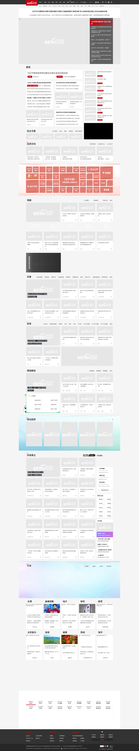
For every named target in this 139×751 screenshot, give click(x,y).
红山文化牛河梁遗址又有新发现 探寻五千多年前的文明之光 (34, 616)
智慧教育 (111, 737)
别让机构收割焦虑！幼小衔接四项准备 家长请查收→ (104, 621)
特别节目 (109, 566)
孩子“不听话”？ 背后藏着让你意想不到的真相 (69, 490)
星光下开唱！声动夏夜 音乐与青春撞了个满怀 (34, 490)
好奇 (85, 390)
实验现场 (82, 536)
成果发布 (111, 734)
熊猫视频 (91, 370)
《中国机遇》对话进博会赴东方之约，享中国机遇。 (51, 157)
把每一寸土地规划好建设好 (45, 85)
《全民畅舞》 (102, 468)
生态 (50, 6)
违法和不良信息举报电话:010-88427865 (74, 746)
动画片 (94, 566)
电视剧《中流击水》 (102, 544)
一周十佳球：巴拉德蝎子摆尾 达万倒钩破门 (51, 358)
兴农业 (109, 511)
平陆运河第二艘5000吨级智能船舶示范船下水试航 (38, 106)
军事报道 (46, 277)
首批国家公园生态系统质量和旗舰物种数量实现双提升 (39, 91)
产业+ (96, 6)
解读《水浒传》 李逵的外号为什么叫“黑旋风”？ (87, 510)
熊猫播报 (98, 370)
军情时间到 (105, 277)
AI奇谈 (52, 225)
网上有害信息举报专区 (78, 735)
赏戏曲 (109, 516)
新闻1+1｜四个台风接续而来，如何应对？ (100, 39)
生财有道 (29, 557)
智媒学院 (102, 734)
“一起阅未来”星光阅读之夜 (86, 646)
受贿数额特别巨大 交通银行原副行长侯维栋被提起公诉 (87, 243)
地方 (40, 6)
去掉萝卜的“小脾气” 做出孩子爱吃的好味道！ (86, 551)
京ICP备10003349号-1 (55, 748)
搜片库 (103, 183)
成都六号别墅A (54, 400)
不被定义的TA (89, 225)
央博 (59, 6)
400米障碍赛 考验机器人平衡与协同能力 (61, 102)
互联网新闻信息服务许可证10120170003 (34, 746)
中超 (65, 324)
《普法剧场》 (102, 482)
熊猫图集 (105, 370)
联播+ (29, 76)
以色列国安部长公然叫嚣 (103, 242)
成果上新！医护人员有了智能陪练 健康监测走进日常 (39, 100)
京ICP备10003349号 (47, 748)
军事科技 (68, 277)
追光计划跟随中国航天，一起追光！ (104, 157)
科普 (71, 6)
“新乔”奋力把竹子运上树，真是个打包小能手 (69, 385)
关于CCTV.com (29, 738)
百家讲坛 (82, 516)
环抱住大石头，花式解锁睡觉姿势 (69, 405)
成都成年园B (37, 409)
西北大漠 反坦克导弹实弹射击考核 (87, 291)
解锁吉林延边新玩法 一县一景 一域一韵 (51, 652)
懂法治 (101, 516)
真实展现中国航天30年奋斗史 (104, 535)
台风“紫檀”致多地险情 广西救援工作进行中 (69, 291)
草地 (99, 390)
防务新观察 (39, 277)
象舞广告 (38, 738)
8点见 (60, 131)
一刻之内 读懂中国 (37, 226)
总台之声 (28, 735)
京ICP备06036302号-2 (38, 748)
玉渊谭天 (71, 131)
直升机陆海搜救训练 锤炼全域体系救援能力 (69, 312)
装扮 (81, 390)
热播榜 (108, 173)
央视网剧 (95, 200)
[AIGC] (97, 2)
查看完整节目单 (104, 490)
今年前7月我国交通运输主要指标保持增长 (39, 82)
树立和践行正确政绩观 (33, 85)
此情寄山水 (36, 76)
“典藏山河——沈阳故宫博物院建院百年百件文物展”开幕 (34, 621)
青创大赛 (105, 200)
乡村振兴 (45, 6)
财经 (57, 2)
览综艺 (101, 503)
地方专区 (33, 186)
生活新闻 (72, 107)
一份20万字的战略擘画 (69, 76)
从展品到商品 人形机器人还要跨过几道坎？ (34, 531)
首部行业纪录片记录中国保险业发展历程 (85, 157)
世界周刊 (82, 495)
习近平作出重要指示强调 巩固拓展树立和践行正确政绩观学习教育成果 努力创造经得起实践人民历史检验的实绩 (69, 11)
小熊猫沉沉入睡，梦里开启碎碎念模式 (104, 405)
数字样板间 (93, 144)
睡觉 (99, 411)
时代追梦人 (82, 475)
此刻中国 (35, 225)
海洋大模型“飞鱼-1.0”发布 (103, 652)
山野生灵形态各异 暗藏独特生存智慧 (51, 551)
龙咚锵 (105, 225)
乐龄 (78, 6)
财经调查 (47, 495)
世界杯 (60, 324)
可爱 (84, 411)
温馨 (102, 411)
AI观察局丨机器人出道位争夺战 (104, 214)
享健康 (109, 503)
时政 (40, 2)
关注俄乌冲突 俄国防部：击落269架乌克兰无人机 (51, 312)
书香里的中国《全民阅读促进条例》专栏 (86, 652)
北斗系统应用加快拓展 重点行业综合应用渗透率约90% (39, 94)
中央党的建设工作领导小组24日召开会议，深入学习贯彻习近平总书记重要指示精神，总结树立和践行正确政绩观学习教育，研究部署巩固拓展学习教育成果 (69, 15)
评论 (49, 2)
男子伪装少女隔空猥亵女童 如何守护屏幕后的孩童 (67, 85)
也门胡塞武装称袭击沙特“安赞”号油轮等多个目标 (67, 124)
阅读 (82, 6)
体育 (60, 2)
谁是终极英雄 (96, 277)
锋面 (65, 131)
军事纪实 (53, 277)
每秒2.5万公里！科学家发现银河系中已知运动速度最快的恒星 (51, 244)
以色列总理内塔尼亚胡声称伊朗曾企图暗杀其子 (66, 121)
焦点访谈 (100, 83)
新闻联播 (100, 76)
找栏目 (96, 183)
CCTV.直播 (83, 2)
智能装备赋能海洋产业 (103, 646)
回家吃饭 (82, 557)
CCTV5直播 (86, 324)
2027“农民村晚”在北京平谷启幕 (33, 646)
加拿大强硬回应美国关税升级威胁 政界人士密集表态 (68, 118)
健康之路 (47, 536)
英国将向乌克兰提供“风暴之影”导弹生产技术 (32, 120)
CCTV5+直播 (95, 324)
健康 (74, 6)
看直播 (106, 190)
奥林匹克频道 (53, 324)
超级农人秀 (47, 557)
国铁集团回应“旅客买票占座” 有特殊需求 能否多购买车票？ (69, 243)
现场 (63, 220)
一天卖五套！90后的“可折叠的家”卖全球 (34, 551)
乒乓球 (79, 324)
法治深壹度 (47, 516)
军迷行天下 (88, 277)
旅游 (67, 6)
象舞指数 (49, 601)
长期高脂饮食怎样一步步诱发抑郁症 (69, 646)
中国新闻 (100, 98)
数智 (89, 6)
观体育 (109, 499)
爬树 (63, 390)
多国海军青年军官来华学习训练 (104, 312)
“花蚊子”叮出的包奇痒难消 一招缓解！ (33, 243)
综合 (28, 364)
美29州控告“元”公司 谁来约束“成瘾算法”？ (86, 490)
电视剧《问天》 (101, 533)
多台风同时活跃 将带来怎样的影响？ (66, 82)
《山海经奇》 (100, 555)
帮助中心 (61, 740)
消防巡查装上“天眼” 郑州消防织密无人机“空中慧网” (69, 621)
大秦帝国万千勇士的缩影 (103, 551)
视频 (53, 2)
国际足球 (47, 364)
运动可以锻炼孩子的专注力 (68, 652)
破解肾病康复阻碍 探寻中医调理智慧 (51, 531)
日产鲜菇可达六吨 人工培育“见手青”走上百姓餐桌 (67, 88)
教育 (64, 2)
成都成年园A (53, 404)
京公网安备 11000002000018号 (69, 748)
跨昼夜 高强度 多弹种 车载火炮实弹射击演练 (105, 291)
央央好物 (102, 6)
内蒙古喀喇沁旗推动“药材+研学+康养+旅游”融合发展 (51, 646)
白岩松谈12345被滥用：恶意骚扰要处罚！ (87, 214)
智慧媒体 (94, 737)
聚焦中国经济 (78, 131)
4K (77, 2)
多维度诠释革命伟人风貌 (103, 546)
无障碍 (103, 4)
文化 (63, 6)
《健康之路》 (102, 475)
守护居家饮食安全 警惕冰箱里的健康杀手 (87, 531)
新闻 (45, 2)
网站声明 (28, 740)
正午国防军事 (30, 317)
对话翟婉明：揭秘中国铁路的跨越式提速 (86, 469)
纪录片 (101, 566)
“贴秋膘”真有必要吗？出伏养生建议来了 (76, 102)
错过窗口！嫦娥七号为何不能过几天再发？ (39, 97)
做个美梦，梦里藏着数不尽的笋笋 (104, 385)
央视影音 (52, 738)
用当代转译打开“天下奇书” (103, 557)
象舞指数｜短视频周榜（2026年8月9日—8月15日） (51, 621)
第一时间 (100, 105)
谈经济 (101, 511)
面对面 (64, 475)
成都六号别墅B (38, 404)
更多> (111, 200)
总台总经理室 (39, 735)
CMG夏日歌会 (30, 495)
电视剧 (86, 566)
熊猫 (68, 2)
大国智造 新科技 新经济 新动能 (67, 157)
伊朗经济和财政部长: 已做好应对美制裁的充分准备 (67, 115)
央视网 (51, 735)
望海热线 (75, 740)
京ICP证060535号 (29, 748)
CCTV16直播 (104, 324)
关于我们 (94, 734)
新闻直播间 (100, 90)
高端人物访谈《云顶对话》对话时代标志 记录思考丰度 (33, 157)
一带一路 (54, 6)
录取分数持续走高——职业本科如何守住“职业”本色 (104, 616)
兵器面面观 (61, 277)
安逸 (67, 411)
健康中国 (64, 495)
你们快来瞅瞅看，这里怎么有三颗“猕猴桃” (86, 385)
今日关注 (64, 536)
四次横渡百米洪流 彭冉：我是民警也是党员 (69, 469)
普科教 (109, 507)
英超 (81, 343)
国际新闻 (29, 124)
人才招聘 (82, 740)
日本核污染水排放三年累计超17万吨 (46, 120)
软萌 (102, 390)
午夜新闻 (100, 120)
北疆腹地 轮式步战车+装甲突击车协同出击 (87, 312)
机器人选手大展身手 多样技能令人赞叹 (34, 358)
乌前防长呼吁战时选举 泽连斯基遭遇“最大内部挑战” (69, 531)
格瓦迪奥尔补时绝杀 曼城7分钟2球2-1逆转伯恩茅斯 (87, 338)
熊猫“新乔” (68, 390)
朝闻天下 (100, 112)
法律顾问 (82, 738)
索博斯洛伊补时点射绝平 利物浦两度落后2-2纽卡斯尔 (104, 338)
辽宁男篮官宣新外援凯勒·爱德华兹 (69, 338)
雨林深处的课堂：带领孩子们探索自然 (33, 652)
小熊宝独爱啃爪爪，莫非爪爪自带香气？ (86, 405)
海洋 (100, 632)
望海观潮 (70, 225)
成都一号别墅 (54, 409)
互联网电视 (62, 735)
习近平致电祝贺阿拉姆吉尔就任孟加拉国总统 (47, 73)
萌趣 (63, 411)
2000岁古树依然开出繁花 (103, 541)
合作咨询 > (102, 739)
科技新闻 (58, 107)
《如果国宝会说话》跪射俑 (104, 549)
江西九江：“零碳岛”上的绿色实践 (69, 616)
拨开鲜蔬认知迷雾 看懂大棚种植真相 (69, 551)
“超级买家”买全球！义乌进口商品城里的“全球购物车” (39, 103)
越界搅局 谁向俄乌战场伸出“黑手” (34, 510)
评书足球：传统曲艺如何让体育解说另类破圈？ (51, 616)
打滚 (81, 411)
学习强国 (54, 131)
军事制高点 (75, 277)
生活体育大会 (101, 144)
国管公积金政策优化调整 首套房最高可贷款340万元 (38, 88)
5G (92, 6)
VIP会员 (45, 324)
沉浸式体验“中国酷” (101, 79)
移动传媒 (52, 740)
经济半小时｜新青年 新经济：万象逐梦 (100, 47)
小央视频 (86, 200)
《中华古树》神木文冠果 (103, 539)
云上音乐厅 (110, 144)
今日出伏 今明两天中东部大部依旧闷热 (69, 214)
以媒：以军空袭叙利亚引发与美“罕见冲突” (33, 312)
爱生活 (101, 507)
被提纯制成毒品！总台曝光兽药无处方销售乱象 (51, 490)
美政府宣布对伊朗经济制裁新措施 (66, 112)
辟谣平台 (75, 738)
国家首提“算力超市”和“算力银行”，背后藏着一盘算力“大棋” (86, 616)
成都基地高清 (38, 400)
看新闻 (101, 499)
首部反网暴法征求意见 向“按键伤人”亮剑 (52, 510)
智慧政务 (102, 737)
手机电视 (61, 738)
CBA (74, 324)
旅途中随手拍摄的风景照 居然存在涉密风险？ (69, 510)
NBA (70, 324)
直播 (31, 396)
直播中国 (73, 2)
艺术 (86, 6)
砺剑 (81, 277)
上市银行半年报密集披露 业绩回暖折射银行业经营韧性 (87, 621)
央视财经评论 (30, 536)
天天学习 (59, 76)
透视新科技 (65, 557)
